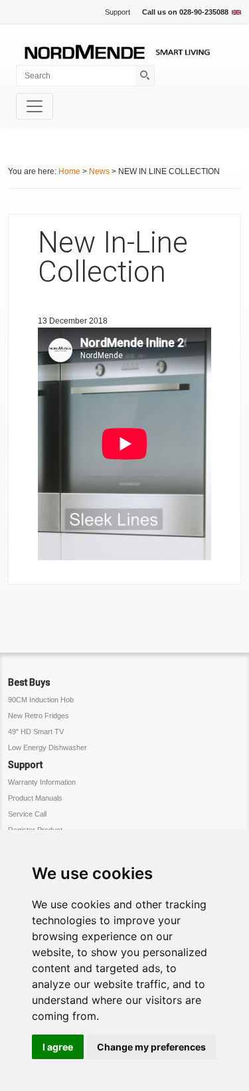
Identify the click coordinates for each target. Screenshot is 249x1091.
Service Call (27, 814)
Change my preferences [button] (151, 1046)
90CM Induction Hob (41, 700)
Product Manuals (35, 798)
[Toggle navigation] (34, 106)
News (99, 171)
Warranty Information (42, 782)
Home (69, 171)
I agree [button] (57, 1046)
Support (117, 12)
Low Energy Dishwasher (47, 747)
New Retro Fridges (38, 716)
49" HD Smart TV (36, 732)
